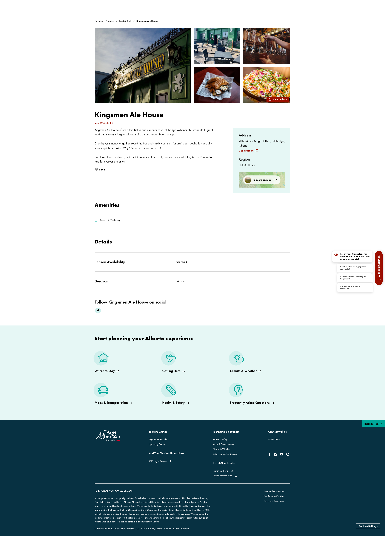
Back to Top (371, 423)
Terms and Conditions (274, 501)
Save (102, 169)
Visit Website (102, 123)
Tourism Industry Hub (222, 475)
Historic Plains (247, 165)
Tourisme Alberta (220, 470)
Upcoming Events (157, 444)
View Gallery (280, 99)
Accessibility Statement (274, 491)
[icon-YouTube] (281, 454)
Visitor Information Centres (225, 453)
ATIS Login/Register (158, 461)
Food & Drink (125, 21)
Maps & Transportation (223, 444)
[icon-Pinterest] (287, 454)
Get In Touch (274, 439)
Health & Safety (220, 439)
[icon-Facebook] (270, 454)
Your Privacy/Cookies (274, 496)
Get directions (246, 150)
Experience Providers (104, 21)
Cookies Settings (368, 526)
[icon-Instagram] (275, 454)
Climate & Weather (221, 449)
